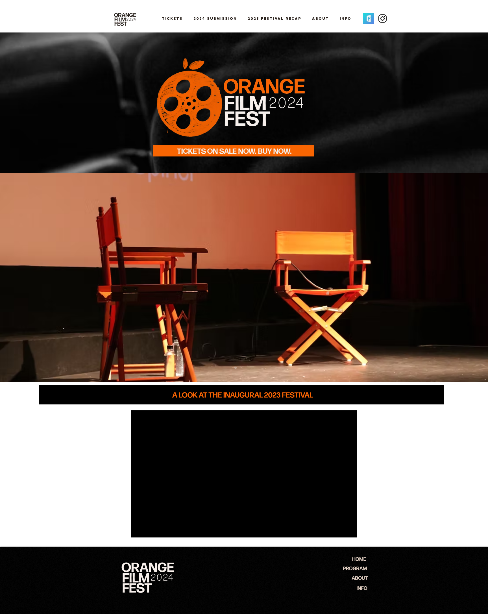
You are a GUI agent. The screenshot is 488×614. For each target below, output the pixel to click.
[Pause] (138, 530)
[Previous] (24, 277)
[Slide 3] (252, 368)
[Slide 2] (247, 368)
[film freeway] (368, 18)
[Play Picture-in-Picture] (339, 530)
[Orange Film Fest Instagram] (382, 18)
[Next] (463, 277)
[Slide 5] (241, 368)
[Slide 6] (235, 368)
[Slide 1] (230, 368)
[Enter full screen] (349, 530)
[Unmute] (148, 530)
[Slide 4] (258, 368)
